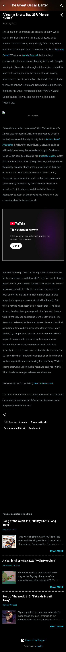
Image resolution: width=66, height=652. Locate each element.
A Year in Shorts (39, 422)
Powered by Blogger (35, 640)
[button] (62, 15)
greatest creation (47, 156)
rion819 (40, 646)
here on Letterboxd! (43, 383)
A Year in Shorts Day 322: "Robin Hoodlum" (29, 560)
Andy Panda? (30, 55)
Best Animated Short (14, 428)
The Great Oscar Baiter (29, 5)
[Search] (62, 6)
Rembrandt (34, 428)
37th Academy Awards (15, 422)
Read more (57, 551)
